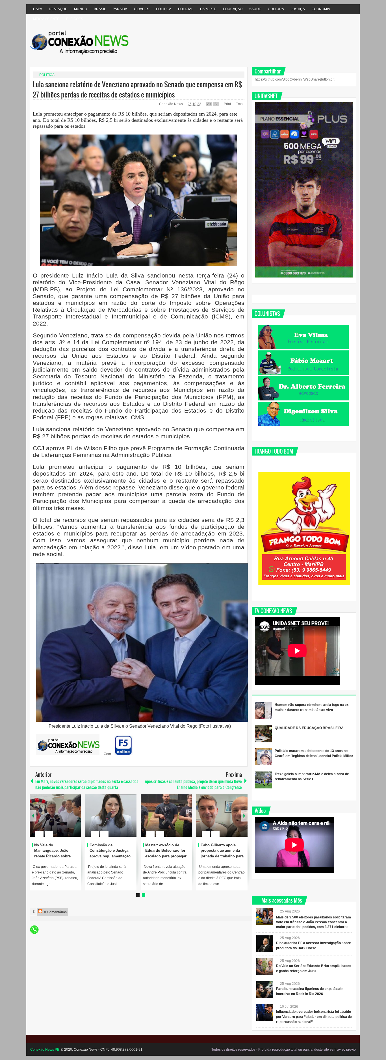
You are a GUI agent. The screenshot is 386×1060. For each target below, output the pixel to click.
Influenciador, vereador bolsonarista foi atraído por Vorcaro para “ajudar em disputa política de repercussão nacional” (314, 1017)
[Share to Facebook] (59, 820)
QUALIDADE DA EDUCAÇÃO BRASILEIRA (309, 728)
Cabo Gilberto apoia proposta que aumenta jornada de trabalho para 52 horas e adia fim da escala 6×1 (222, 856)
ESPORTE (208, 9)
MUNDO (80, 9)
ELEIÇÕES (74, 19)
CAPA (37, 9)
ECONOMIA (321, 9)
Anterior (244, 815)
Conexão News (171, 104)
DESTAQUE (58, 9)
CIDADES (141, 9)
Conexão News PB (44, 1050)
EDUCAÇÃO (232, 9)
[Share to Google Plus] (74, 820)
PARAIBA (120, 9)
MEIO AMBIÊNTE (46, 19)
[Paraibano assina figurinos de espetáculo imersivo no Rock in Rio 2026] (264, 989)
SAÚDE (255, 9)
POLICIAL (185, 9)
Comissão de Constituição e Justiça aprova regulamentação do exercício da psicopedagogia (110, 856)
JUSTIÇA (298, 9)
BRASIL (100, 9)
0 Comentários (55, 912)
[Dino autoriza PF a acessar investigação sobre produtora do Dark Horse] (264, 943)
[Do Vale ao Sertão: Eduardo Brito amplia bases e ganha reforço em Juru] (264, 966)
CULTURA (276, 9)
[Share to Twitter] (67, 820)
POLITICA (163, 9)
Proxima (33, 815)
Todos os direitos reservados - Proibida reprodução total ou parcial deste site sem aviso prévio (283, 1050)
